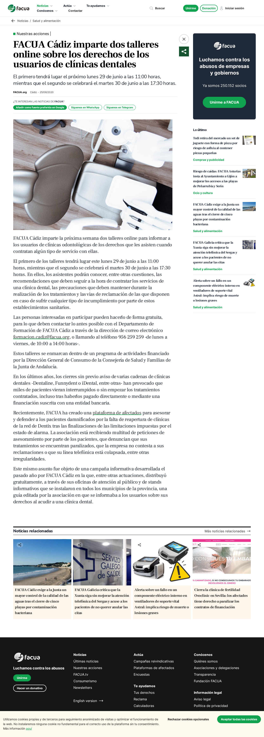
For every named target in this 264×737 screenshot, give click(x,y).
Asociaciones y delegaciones (216, 668)
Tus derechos (144, 692)
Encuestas (142, 674)
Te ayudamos (95, 5)
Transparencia (205, 674)
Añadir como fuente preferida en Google (40, 107)
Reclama (140, 699)
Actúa (67, 5)
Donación (209, 8)
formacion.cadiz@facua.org (41, 337)
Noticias (42, 5)
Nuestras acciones (87, 668)
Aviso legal (202, 699)
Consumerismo (85, 681)
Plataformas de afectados (154, 668)
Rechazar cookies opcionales (188, 719)
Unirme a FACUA (224, 102)
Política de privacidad (211, 706)
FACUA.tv (80, 674)
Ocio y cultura (203, 193)
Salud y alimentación (207, 231)
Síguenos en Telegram (119, 107)
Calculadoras (144, 706)
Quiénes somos (206, 661)
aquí (29, 728)
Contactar (75, 10)
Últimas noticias (85, 661)
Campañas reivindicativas (154, 661)
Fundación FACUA (208, 681)
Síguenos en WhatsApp (85, 107)
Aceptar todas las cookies (239, 719)
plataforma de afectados (117, 413)
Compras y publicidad (208, 159)
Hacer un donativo (30, 688)
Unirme (191, 8)
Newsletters (82, 688)
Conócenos (45, 10)
